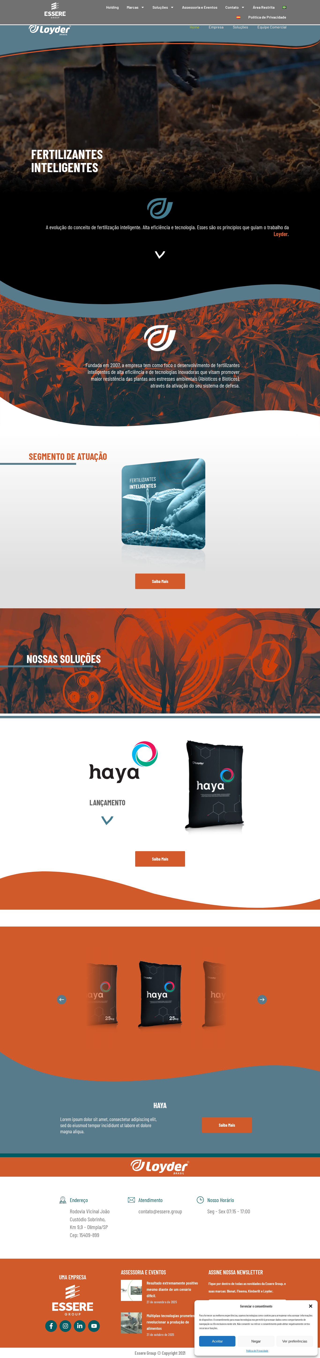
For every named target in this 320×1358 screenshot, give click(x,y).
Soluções (160, 7)
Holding (112, 7)
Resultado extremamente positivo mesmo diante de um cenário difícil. (172, 1289)
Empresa (216, 27)
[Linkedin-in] (80, 1326)
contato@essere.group (160, 1211)
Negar (256, 1341)
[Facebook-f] (51, 1326)
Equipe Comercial (272, 27)
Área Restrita (264, 7)
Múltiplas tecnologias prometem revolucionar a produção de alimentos (171, 1322)
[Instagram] (65, 1326)
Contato (232, 7)
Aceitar (217, 1341)
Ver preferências (294, 1341)
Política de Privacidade (257, 1350)
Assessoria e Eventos (199, 7)
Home (194, 27)
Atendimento (150, 1199)
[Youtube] (94, 1326)
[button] (310, 1306)
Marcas (132, 7)
